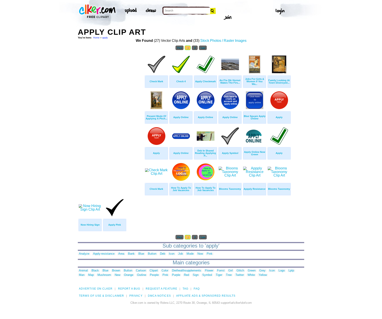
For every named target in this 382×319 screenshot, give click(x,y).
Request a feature (161, 288)
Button (152, 253)
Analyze (84, 253)
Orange (128, 275)
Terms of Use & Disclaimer (101, 295)
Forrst (221, 270)
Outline (141, 275)
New (117, 275)
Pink (209, 253)
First (179, 47)
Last (203, 47)
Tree (229, 275)
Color (165, 270)
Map (91, 275)
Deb (162, 253)
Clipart (154, 270)
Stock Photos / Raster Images (223, 40)
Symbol (207, 275)
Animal (83, 270)
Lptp (291, 270)
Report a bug (129, 288)
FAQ (196, 288)
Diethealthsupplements (186, 270)
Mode (190, 253)
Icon (171, 253)
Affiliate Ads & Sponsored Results (206, 295)
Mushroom (104, 275)
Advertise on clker (96, 288)
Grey (262, 270)
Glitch (240, 270)
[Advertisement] (111, 119)
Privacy (136, 295)
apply (105, 37)
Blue (141, 253)
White (251, 275)
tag (185, 288)
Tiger (219, 275)
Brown (116, 270)
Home (96, 37)
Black (95, 270)
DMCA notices (159, 295)
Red (186, 275)
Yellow (263, 275)
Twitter (239, 275)
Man (81, 275)
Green (252, 270)
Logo (282, 270)
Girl (230, 270)
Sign (196, 275)
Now (200, 253)
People (154, 275)
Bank (131, 253)
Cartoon (141, 270)
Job (180, 253)
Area (121, 253)
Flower (209, 270)
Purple (176, 275)
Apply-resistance (104, 253)
